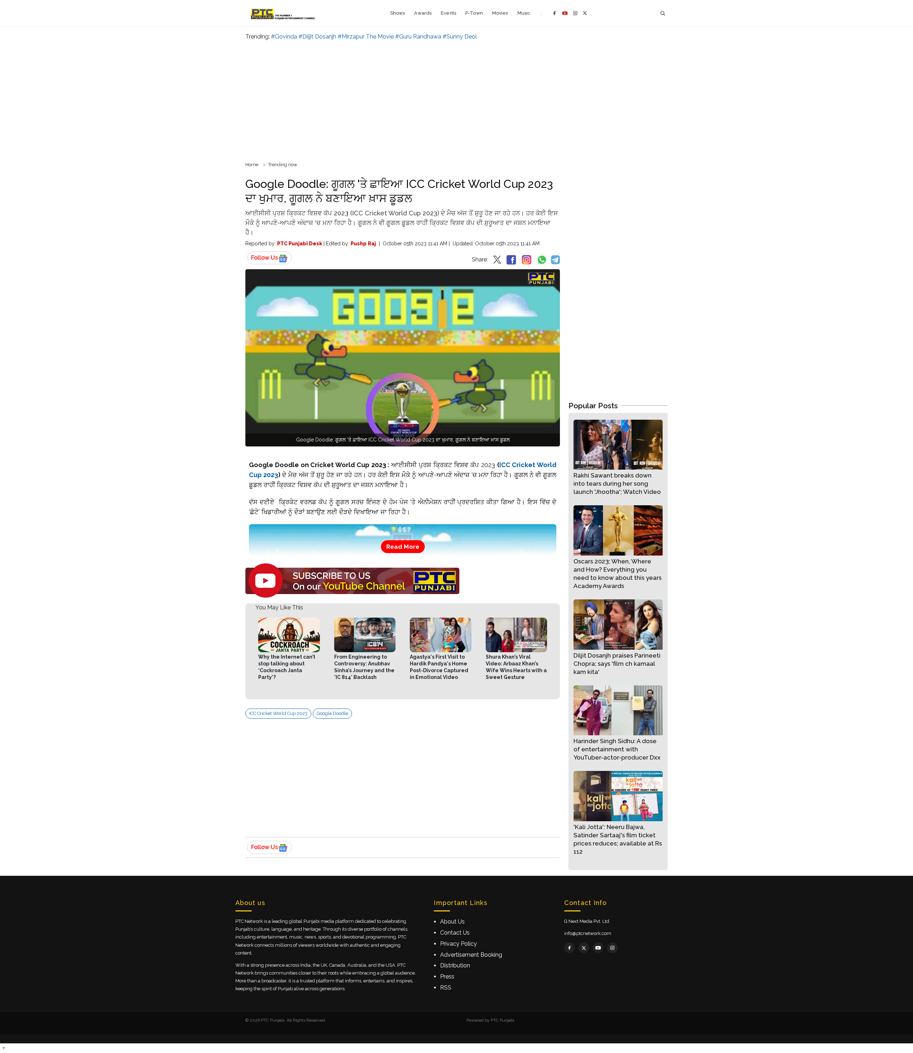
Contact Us (455, 932)
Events (448, 13)
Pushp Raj (363, 243)
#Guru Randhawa (418, 36)
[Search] (663, 13)
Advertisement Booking (471, 954)
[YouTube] (565, 13)
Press (447, 976)
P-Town (474, 13)
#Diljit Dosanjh (317, 36)
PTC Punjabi (502, 1020)
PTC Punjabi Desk (299, 243)
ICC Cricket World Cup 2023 (278, 713)
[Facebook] (554, 13)
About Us (452, 921)
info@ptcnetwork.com (587, 933)
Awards (423, 13)
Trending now (282, 164)
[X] (585, 13)
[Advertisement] (456, 100)
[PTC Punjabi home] (283, 13)
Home (251, 164)
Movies (500, 13)
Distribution (455, 965)
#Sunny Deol (460, 36)
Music (524, 13)
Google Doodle (332, 713)
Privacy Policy (458, 943)
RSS (445, 987)
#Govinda (284, 36)
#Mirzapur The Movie (366, 36)
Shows (397, 13)
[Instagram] (575, 13)
